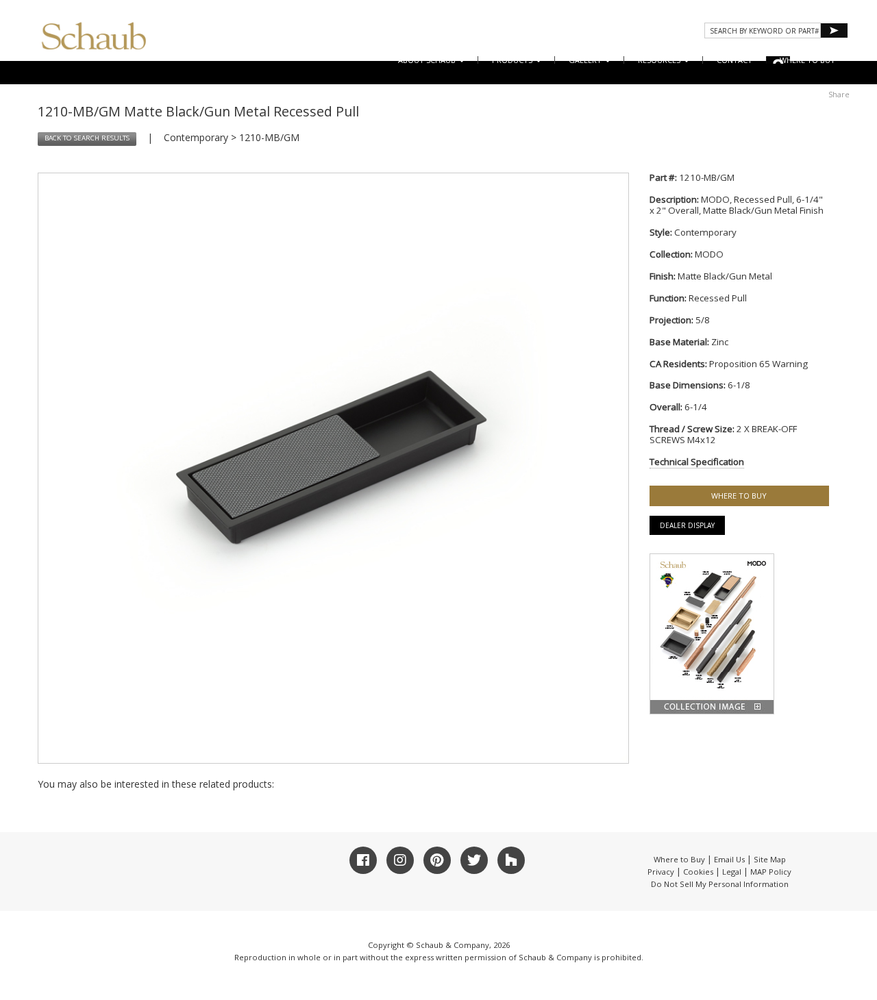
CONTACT (734, 60)
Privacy (660, 871)
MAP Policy (770, 871)
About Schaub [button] (428, 60)
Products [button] (513, 60)
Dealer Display (687, 525)
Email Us (729, 859)
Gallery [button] (586, 60)
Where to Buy (679, 859)
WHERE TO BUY (807, 60)
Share (839, 94)
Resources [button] (660, 60)
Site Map (770, 859)
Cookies (698, 871)
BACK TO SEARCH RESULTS (87, 138)
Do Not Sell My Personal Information (720, 884)
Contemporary (196, 137)
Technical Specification (697, 461)
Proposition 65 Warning (758, 364)
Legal (731, 871)
